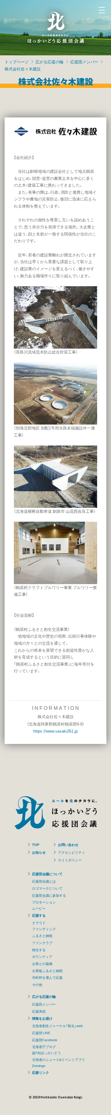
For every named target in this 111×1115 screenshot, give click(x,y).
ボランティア (42, 956)
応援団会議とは (44, 881)
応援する (39, 915)
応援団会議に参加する (49, 895)
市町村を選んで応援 (47, 977)
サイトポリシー (70, 859)
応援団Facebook (44, 1039)
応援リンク (40, 1072)
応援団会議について (47, 873)
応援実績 (39, 1011)
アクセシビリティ (71, 852)
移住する (39, 949)
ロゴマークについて (47, 888)
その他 (37, 984)
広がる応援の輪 (49, 62)
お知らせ (39, 852)
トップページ (17, 62)
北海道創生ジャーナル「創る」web (57, 1025)
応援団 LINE (41, 1032)
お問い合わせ (68, 844)
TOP (35, 844)
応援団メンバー (84, 62)
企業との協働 (42, 963)
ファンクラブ (42, 942)
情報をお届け (42, 1018)
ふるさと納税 (42, 935)
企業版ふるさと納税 (47, 970)
